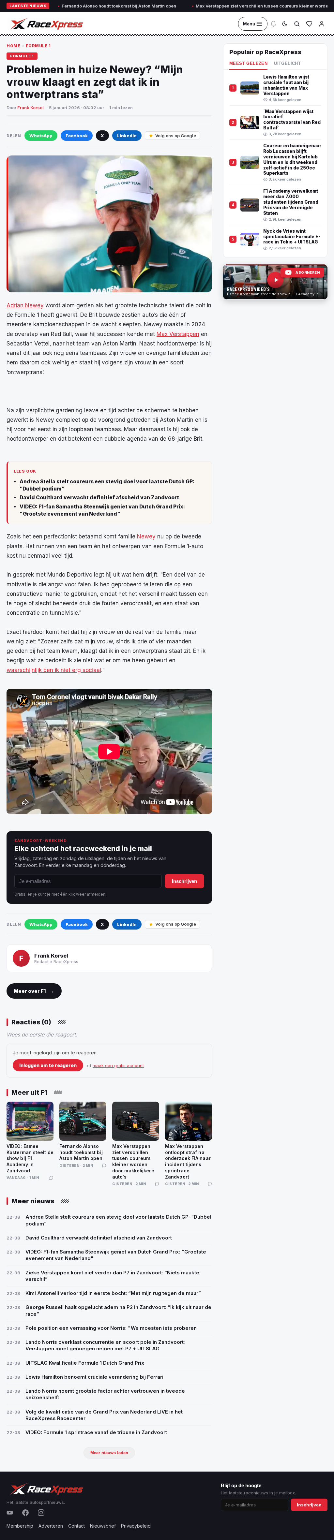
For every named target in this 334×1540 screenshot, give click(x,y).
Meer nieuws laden (109, 1452)
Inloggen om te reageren (48, 1065)
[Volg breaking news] (273, 24)
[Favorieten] (309, 24)
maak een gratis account (118, 1065)
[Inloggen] (321, 24)
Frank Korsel (30, 107)
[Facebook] (25, 1512)
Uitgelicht (287, 63)
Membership (20, 1526)
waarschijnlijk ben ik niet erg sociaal (54, 670)
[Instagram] (41, 1512)
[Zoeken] (297, 24)
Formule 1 (38, 45)
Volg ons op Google (175, 135)
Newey (147, 536)
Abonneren (308, 273)
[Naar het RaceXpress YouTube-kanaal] (275, 282)
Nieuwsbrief (103, 1526)
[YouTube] (10, 1512)
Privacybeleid (136, 1526)
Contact (76, 1526)
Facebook (77, 135)
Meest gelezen (248, 63)
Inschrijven (184, 881)
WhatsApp (41, 135)
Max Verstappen (178, 334)
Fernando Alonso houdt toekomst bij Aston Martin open (86, 5)
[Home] (46, 24)
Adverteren (50, 1526)
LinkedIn (127, 135)
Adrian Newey (25, 305)
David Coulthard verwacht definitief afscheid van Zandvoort (99, 497)
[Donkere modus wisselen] (284, 24)
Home (13, 45)
